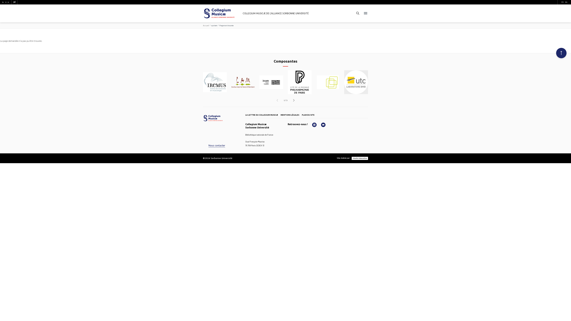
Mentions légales (290, 115)
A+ (3, 2)
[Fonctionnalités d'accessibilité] (14, 2)
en (566, 2)
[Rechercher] (357, 13)
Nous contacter (216, 145)
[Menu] (365, 13)
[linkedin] (314, 125)
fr (562, 2)
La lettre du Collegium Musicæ (261, 115)
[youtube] (323, 125)
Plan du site (308, 115)
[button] (277, 100)
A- (8, 2)
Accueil (206, 25)
